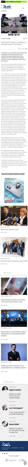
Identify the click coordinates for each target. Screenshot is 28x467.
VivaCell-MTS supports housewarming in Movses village (14, 261)
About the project (6, 447)
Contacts (22, 447)
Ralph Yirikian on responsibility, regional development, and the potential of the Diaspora (13, 333)
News (9, 38)
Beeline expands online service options (10, 229)
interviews (8, 382)
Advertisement (15, 447)
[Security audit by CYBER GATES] (22, 460)
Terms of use (5, 449)
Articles (10, 296)
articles (7, 273)
